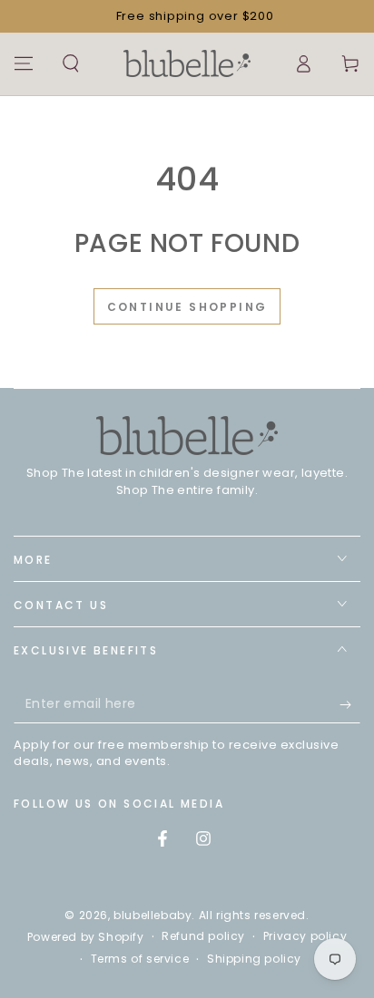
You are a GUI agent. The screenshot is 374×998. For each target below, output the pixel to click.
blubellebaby (152, 915)
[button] (70, 63)
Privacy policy (305, 936)
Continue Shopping (187, 307)
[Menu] (23, 63)
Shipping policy (254, 959)
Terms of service (140, 959)
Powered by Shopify (85, 937)
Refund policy (203, 936)
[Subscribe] (350, 705)
